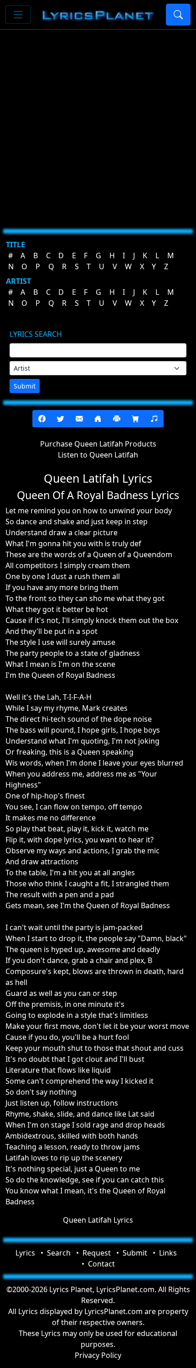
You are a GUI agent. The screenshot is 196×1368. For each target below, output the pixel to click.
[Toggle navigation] (18, 14)
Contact (101, 1264)
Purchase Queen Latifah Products (98, 444)
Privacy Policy (98, 1355)
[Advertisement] (98, 125)
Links (168, 1253)
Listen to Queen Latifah (98, 455)
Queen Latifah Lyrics (98, 1220)
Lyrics (25, 1253)
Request (97, 1253)
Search (59, 1253)
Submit (25, 386)
